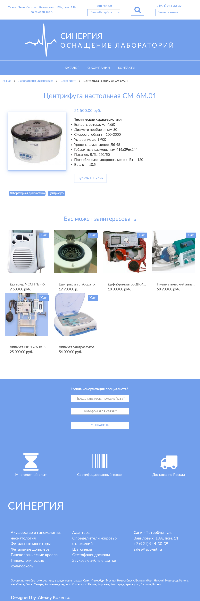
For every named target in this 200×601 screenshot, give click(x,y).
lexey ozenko (54, 597)
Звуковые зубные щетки (94, 561)
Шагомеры (82, 549)
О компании (99, 67)
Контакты (126, 67)
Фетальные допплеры (30, 549)
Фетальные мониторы (31, 544)
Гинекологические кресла (34, 555)
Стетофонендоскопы (91, 555)
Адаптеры (81, 533)
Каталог (72, 67)
